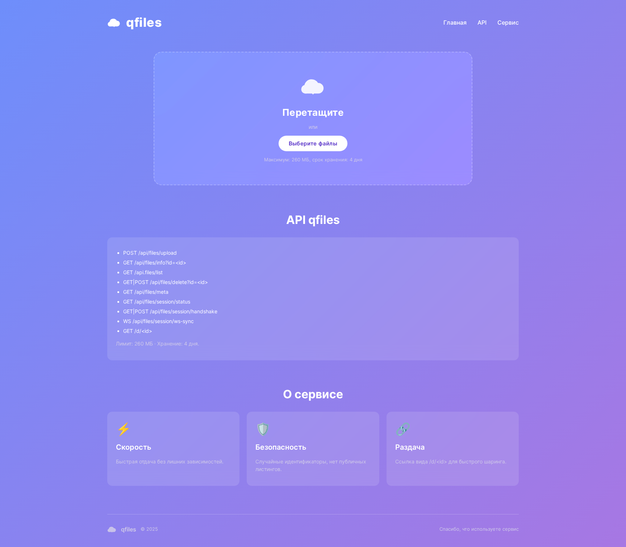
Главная (455, 22)
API (482, 22)
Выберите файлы (313, 143)
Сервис (508, 22)
